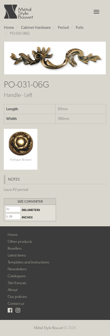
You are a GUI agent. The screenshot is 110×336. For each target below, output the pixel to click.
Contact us (16, 303)
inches (27, 217)
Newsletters (17, 269)
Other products (20, 241)
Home (13, 234)
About (12, 290)
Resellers (15, 248)
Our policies (17, 296)
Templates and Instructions (28, 262)
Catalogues (17, 276)
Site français (17, 283)
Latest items (17, 255)
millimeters (31, 210)
